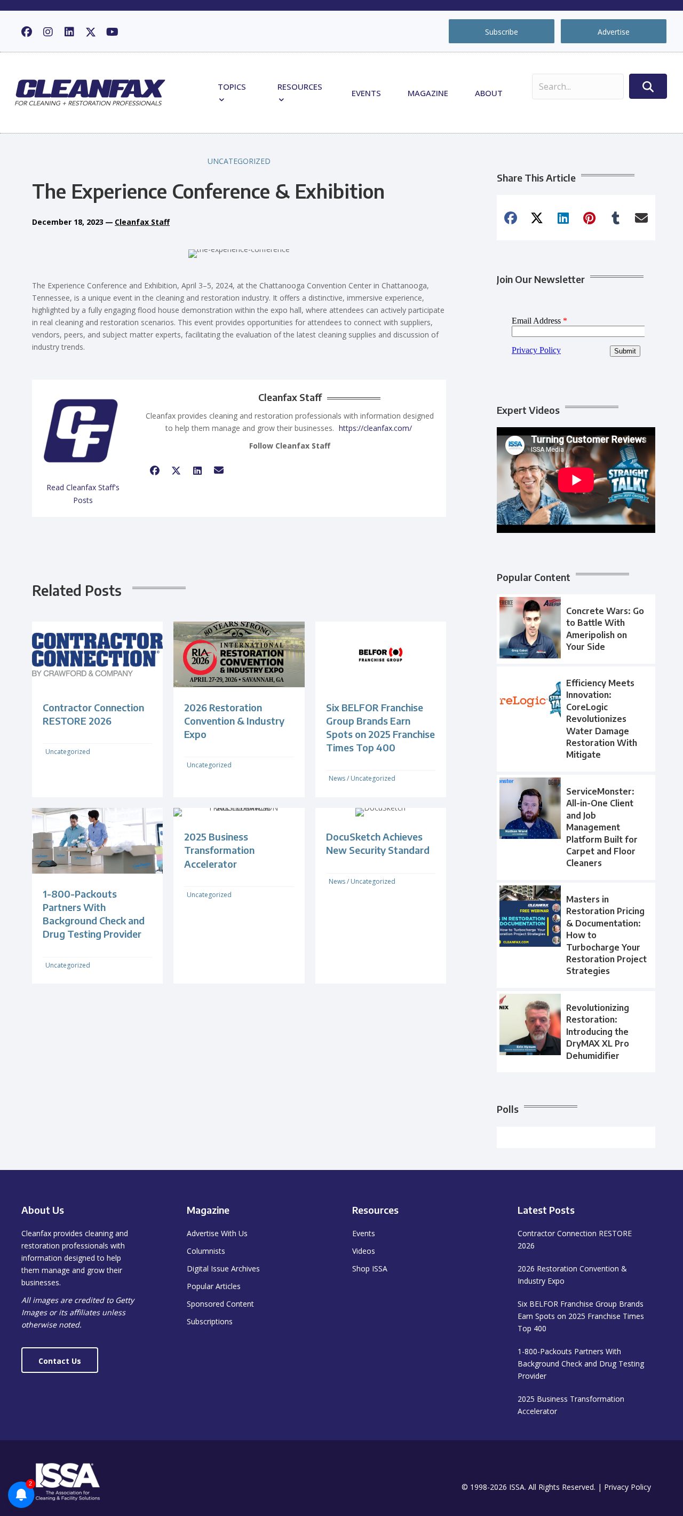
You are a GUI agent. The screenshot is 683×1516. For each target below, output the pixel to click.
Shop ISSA (369, 1268)
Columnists (206, 1251)
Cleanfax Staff (142, 222)
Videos (363, 1251)
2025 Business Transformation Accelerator (219, 849)
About (489, 93)
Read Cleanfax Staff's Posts (83, 493)
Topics (232, 86)
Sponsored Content (220, 1304)
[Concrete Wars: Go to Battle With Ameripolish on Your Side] (576, 629)
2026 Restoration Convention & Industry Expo (234, 720)
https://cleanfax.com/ (375, 428)
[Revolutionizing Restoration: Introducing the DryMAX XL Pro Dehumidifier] (576, 1031)
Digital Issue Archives (223, 1268)
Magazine (428, 93)
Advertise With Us (217, 1233)
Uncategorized (239, 161)
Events (366, 93)
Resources (299, 86)
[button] (27, 32)
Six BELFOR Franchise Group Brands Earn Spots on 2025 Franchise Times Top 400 (581, 1316)
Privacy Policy (627, 1487)
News (337, 778)
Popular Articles (214, 1286)
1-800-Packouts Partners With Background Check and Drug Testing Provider (581, 1363)
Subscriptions (210, 1321)
